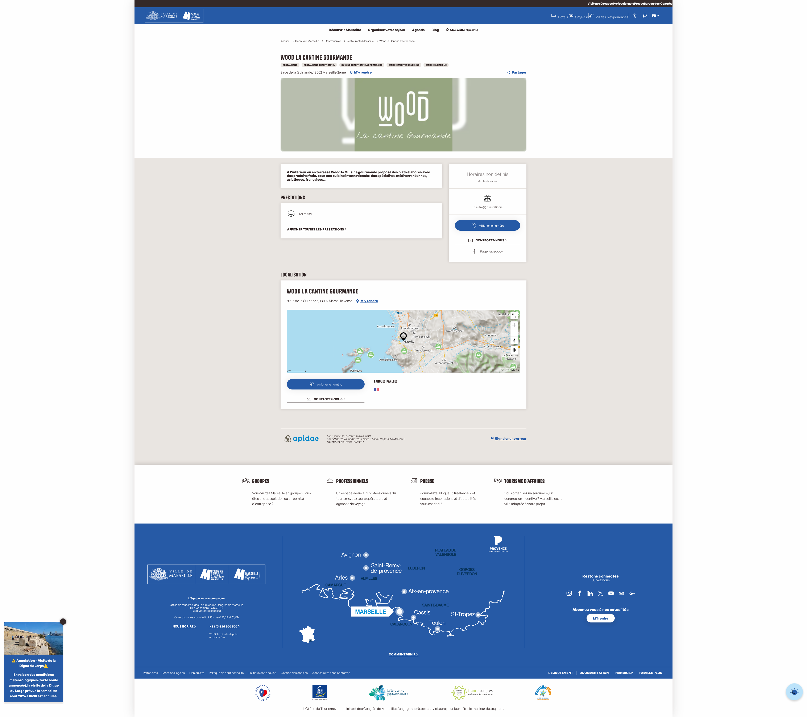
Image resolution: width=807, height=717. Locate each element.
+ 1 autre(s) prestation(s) (487, 207)
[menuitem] (174, 15)
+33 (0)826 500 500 (223, 626)
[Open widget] (794, 691)
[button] (645, 15)
